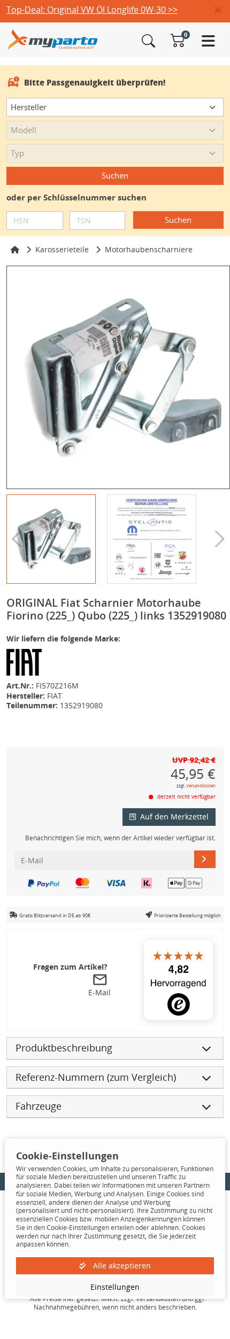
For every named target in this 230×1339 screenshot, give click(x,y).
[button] (222, 10)
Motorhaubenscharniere (149, 249)
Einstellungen (115, 1287)
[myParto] (52, 39)
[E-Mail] (205, 859)
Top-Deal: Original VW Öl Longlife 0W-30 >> (92, 10)
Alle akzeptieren (121, 1265)
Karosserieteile (62, 249)
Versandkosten (201, 785)
